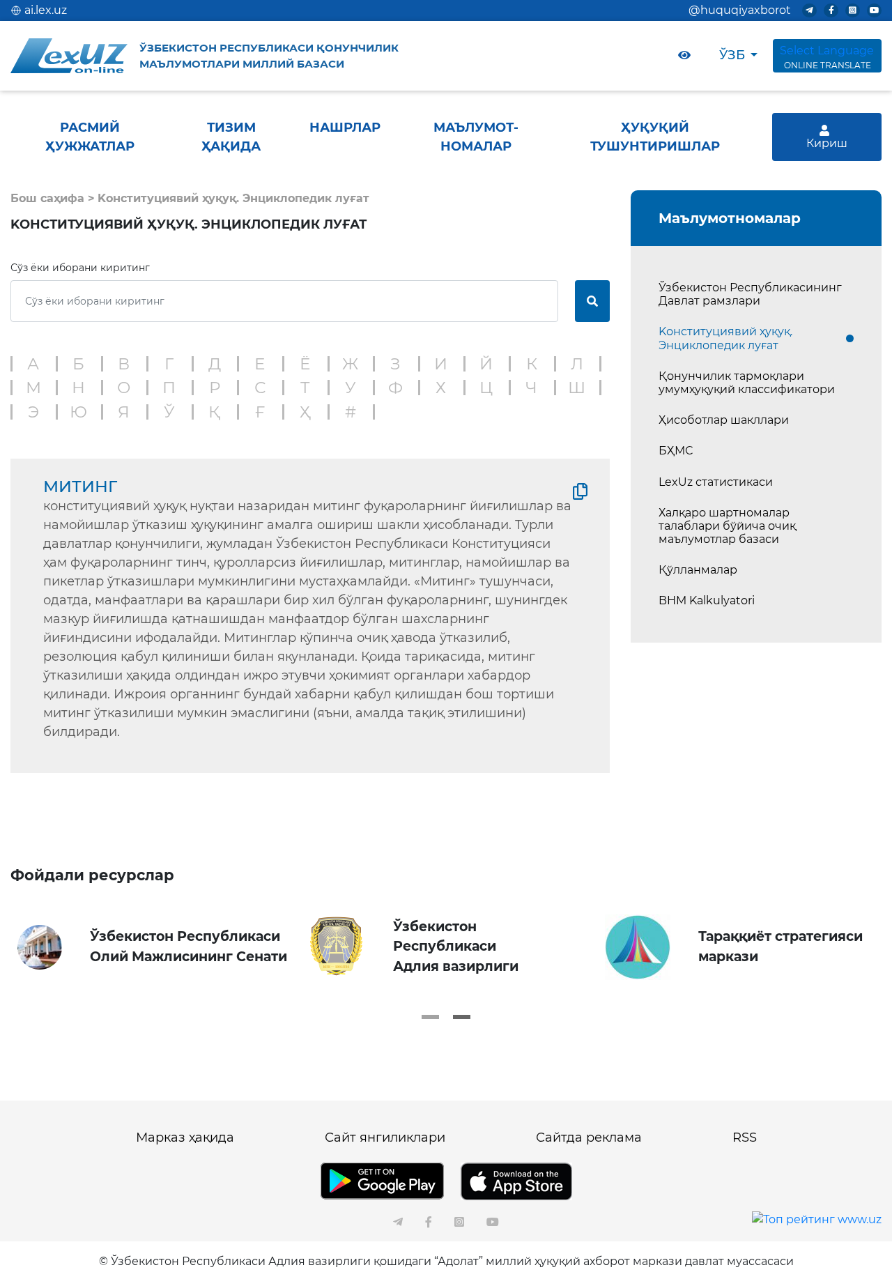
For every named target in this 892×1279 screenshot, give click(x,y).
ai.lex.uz (45, 10)
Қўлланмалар (698, 569)
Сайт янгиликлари (385, 1137)
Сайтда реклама (589, 1137)
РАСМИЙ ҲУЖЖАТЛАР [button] (89, 137)
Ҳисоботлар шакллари (724, 420)
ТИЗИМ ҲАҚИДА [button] (231, 137)
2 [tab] (461, 1017)
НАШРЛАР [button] (344, 127)
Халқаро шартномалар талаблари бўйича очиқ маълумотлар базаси (727, 526)
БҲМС (676, 450)
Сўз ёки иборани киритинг (80, 267)
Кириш (826, 143)
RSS (744, 1137)
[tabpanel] (155, 947)
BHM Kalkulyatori (707, 600)
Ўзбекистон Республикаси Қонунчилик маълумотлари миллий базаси (269, 55)
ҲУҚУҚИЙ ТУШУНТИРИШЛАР (655, 137)
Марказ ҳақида (185, 1137)
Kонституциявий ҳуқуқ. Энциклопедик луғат (725, 338)
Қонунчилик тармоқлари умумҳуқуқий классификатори (747, 382)
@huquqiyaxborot (740, 10)
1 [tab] (430, 1017)
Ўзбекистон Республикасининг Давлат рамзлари (750, 294)
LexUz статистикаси (716, 482)
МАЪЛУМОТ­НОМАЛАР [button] (475, 137)
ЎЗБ (732, 55)
